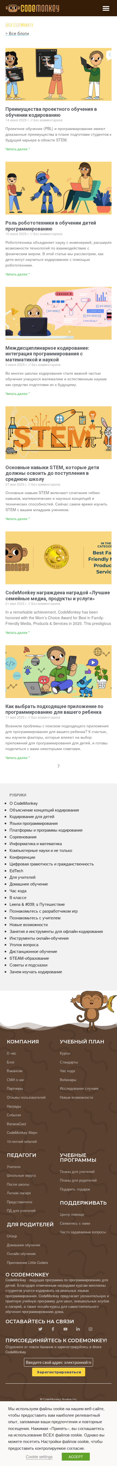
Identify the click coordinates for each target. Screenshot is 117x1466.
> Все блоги (17, 33)
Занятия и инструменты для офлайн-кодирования (56, 931)
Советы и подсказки (28, 965)
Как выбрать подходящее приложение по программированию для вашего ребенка (54, 709)
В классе (18, 897)
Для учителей (22, 877)
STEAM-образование (29, 958)
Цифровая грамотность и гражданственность (52, 864)
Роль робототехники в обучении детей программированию (50, 226)
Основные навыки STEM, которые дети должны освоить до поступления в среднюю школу (52, 473)
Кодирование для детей (32, 816)
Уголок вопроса (24, 944)
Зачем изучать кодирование (36, 971)
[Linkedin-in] (78, 1329)
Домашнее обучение (29, 884)
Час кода (18, 890)
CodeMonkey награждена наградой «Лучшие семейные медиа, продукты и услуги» (57, 595)
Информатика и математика (36, 843)
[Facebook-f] (53, 1329)
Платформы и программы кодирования (46, 830)
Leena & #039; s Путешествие (37, 904)
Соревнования (23, 836)
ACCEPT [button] (76, 1456)
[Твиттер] (40, 1329)
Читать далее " (17, 149)
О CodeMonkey (24, 803)
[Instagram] (90, 1329)
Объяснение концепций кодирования (44, 810)
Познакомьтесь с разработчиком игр (44, 911)
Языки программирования (34, 823)
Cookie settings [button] (39, 1456)
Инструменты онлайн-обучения (39, 938)
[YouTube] (65, 1329)
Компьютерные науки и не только (41, 850)
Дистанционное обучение (33, 951)
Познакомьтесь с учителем (35, 917)
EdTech (16, 870)
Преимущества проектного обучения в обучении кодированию (51, 112)
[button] (106, 8)
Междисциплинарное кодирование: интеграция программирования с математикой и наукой (47, 353)
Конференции (22, 857)
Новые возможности (29, 924)
